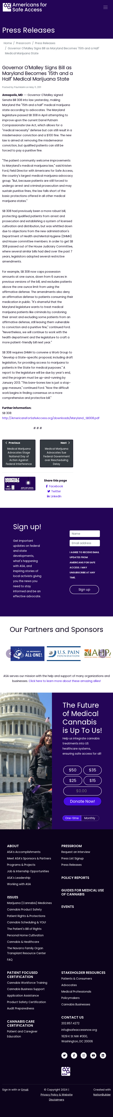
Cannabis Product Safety (24, 910)
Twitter (55, 491)
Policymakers (70, 998)
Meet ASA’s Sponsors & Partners (29, 858)
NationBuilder (102, 1094)
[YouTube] (93, 1056)
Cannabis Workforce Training (27, 983)
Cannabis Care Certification (21, 1023)
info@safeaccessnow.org (79, 1030)
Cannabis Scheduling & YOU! (26, 922)
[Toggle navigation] (105, 7)
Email (24, 1089)
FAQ (10, 960)
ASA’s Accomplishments (23, 852)
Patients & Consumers (76, 979)
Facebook (55, 486)
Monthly (89, 818)
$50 (72, 770)
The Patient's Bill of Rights (24, 929)
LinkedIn (55, 496)
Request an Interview (75, 852)
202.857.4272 (70, 1023)
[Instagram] (84, 1056)
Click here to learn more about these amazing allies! (65, 681)
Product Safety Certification (26, 1002)
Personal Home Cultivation (25, 935)
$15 (92, 780)
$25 (72, 780)
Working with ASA (19, 884)
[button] (10, 654)
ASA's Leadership (18, 878)
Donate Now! (82, 801)
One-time (72, 818)
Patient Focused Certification (22, 974)
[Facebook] (74, 1056)
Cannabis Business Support (26, 989)
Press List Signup (72, 858)
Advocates (69, 985)
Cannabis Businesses (75, 1004)
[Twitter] (64, 1056)
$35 (92, 770)
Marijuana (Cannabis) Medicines (29, 903)
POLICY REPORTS (75, 877)
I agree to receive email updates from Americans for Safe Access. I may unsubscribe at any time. (84, 565)
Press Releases (45, 43)
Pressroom (23, 43)
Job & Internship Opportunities (28, 871)
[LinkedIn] (103, 1056)
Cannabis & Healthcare (23, 942)
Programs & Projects (21, 865)
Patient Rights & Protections (26, 916)
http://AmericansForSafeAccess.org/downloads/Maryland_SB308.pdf (50, 418)
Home (8, 43)
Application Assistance (23, 996)
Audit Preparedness (20, 1008)
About (13, 846)
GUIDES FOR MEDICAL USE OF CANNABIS (82, 892)
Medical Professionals (76, 992)
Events (67, 906)
